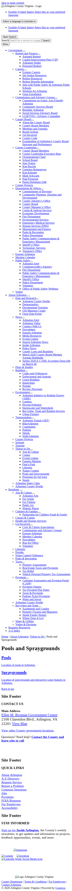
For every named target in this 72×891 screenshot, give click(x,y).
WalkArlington (30, 436)
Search (5, 40)
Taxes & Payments (32, 593)
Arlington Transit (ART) (35, 420)
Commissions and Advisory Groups (35, 97)
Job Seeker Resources (34, 75)
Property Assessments (34, 564)
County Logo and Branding (37, 351)
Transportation (23, 417)
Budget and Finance (26, 53)
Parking (26, 429)
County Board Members (35, 125)
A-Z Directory (10, 778)
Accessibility (9, 808)
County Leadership (26, 147)
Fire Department (31, 216)
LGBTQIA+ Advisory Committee (41, 116)
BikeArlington (30, 423)
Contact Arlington (11, 884)
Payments (20, 577)
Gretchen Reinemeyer (34, 169)
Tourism (19, 445)
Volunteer (27, 285)
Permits (26, 385)
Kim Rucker (29, 166)
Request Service (11, 782)
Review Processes (32, 389)
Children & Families (26, 511)
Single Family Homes (34, 615)
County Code (29, 138)
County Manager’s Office (36, 207)
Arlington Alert (30, 263)
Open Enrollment (31, 94)
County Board (23, 119)
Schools (19, 442)
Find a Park (28, 464)
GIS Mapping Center (34, 310)
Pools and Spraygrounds (35, 473)
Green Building (30, 379)
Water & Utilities (24, 621)
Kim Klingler (29, 172)
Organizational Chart (33, 156)
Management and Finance (36, 229)
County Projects (24, 185)
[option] (39, 13)
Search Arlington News (35, 342)
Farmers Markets (31, 461)
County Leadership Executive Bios (41, 153)
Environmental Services (35, 219)
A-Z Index (14, 630)
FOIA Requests (11, 800)
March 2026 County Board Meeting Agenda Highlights (42, 356)
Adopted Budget (31, 56)
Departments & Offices (28, 188)
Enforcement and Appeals (36, 376)
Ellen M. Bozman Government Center (29, 715)
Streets (26, 433)
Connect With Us (31, 326)
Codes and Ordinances (34, 373)
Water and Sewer (31, 599)
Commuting (28, 426)
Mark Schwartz (30, 175)
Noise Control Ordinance (29, 555)
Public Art (28, 505)
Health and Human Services (30, 520)
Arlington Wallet (31, 62)
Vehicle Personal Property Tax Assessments (46, 574)
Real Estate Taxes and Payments (40, 567)
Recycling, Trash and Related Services (43, 411)
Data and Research (25, 298)
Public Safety (22, 260)
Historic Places (30, 508)
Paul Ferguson (30, 178)
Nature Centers (30, 470)
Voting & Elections (25, 624)
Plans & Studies (24, 367)
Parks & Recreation (33, 232)
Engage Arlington (25, 254)
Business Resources (19, 627)
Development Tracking (35, 307)
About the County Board (36, 122)
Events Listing (30, 338)
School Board (30, 160)
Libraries (27, 467)
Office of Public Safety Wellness (40, 288)
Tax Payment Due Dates (35, 589)
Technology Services (33, 247)
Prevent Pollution (31, 404)
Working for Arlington (34, 91)
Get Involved (29, 135)
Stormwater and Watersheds (37, 407)
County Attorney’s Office (36, 200)
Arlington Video (31, 323)
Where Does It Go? (33, 618)
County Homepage (11, 881)
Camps (26, 455)
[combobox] (19, 21)
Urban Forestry (30, 414)
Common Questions (14, 789)
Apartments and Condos (35, 608)
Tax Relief (28, 571)
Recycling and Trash (26, 605)
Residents (13, 489)
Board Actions (30, 131)
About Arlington (17, 295)
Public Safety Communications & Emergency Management (40, 240)
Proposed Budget (31, 65)
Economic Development (35, 213)
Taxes (18, 561)
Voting (19, 291)
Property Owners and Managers (39, 611)
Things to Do (22, 448)
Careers (19, 69)
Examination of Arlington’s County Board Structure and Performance (45, 143)
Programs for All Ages (34, 476)
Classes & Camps (25, 517)
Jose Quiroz (28, 163)
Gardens (27, 401)
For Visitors (28, 502)
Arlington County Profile (36, 301)
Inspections (28, 382)
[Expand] (24, 51)
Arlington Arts (30, 495)
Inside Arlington (31, 345)
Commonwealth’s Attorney (37, 266)
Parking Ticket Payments (36, 596)
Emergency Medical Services (38, 222)
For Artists (28, 498)
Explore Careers (31, 72)
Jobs (4, 793)
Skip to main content (12, 2)
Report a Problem (12, 786)
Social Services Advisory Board (39, 113)
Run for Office (30, 542)
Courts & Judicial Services (37, 210)
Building (20, 370)
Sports (25, 480)
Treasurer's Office (32, 251)
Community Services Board (37, 106)
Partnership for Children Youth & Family (44, 514)
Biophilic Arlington (33, 109)
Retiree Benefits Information (38, 81)
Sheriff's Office (30, 279)
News (18, 316)
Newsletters (28, 329)
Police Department (32, 235)
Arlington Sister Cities (27, 483)
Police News (29, 348)
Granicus (60, 887)
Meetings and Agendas (35, 128)
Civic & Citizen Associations (38, 527)
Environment (22, 392)
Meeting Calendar (25, 257)
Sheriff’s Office (30, 244)
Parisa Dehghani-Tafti (34, 182)
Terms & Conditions (35, 881)
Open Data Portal (32, 313)
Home (4, 636)
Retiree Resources (32, 78)
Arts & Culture (30, 451)
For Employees (11, 804)
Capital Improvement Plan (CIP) (40, 59)
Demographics (30, 304)
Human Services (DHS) (35, 225)
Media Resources (31, 335)
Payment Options (31, 586)
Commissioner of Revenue (37, 191)
